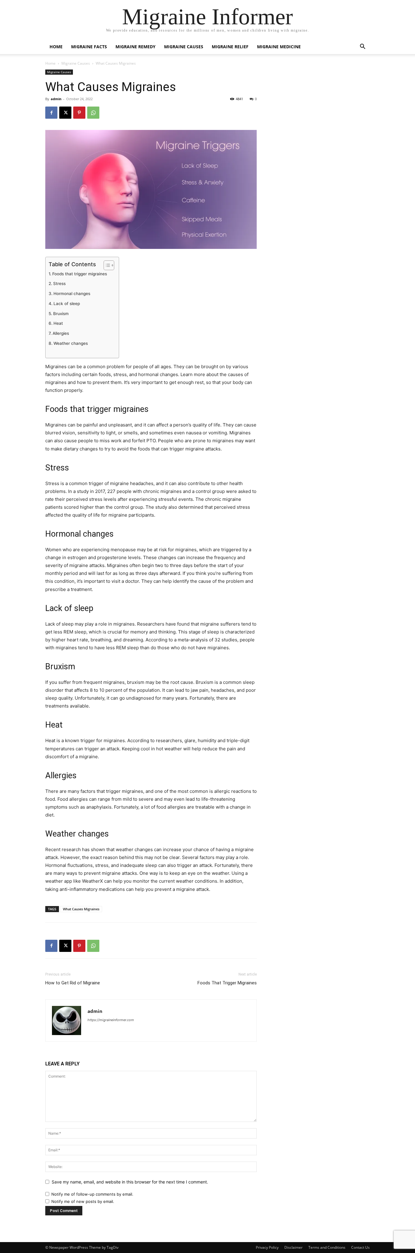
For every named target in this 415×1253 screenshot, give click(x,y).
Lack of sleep (66, 303)
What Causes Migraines (81, 909)
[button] (362, 47)
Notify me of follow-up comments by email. (92, 1194)
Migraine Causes (183, 46)
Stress (59, 283)
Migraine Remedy (135, 46)
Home (56, 46)
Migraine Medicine (279, 46)
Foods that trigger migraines (79, 273)
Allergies (61, 333)
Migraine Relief (230, 46)
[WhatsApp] (93, 113)
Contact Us (360, 1247)
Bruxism (61, 313)
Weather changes (70, 343)
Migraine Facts (89, 46)
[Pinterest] (79, 113)
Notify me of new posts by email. (82, 1201)
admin (56, 99)
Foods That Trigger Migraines (227, 983)
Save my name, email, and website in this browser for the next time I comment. (130, 1181)
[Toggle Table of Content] (106, 265)
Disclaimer (293, 1247)
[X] (65, 113)
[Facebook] (51, 113)
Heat (58, 323)
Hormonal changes (71, 293)
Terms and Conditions (326, 1247)
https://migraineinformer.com (110, 1020)
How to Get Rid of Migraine (72, 983)
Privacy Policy (267, 1247)
